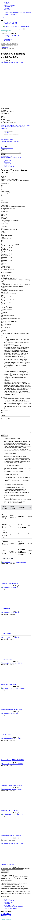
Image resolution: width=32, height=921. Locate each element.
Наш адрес (7, 8)
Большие (13, 126)
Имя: (3, 412)
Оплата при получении (7, 139)
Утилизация (7, 9)
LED (13, 125)
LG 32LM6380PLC (6, 659)
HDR (29, 126)
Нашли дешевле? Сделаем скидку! (11, 157)
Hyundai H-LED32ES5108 (8, 684)
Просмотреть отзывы (7, 148)
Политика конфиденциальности (13, 906)
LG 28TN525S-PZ (6, 734)
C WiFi (20, 125)
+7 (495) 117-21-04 (9, 23)
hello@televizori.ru (6, 915)
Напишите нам (8, 6)
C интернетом (26, 125)
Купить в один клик (6, 156)
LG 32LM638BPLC (6, 608)
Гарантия (6, 3)
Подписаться (4, 872)
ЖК (16, 125)
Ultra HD (19, 126)
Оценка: (3, 434)
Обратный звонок (6, 30)
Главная (6, 2)
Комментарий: (5, 419)
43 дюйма (3, 125)
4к (1, 126)
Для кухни (8, 126)
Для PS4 (3, 128)
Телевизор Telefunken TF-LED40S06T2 (12, 709)
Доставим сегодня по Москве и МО (10, 141)
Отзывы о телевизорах (10, 908)
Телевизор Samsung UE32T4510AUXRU (12, 760)
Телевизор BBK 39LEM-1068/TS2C (11, 835)
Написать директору (6, 919)
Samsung (6, 132)
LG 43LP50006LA (6, 634)
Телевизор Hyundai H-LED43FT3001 (11, 785)
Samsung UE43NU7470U (8, 864)
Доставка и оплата (9, 5)
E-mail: (3, 415)
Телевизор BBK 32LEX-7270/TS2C (11, 810)
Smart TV (9, 125)
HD (3, 126)
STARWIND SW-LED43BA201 (10, 583)
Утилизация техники (10, 905)
